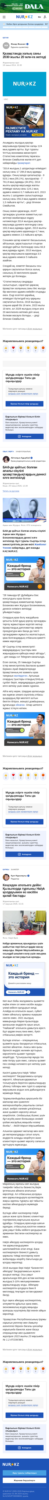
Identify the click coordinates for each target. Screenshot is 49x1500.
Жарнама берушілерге (24, 1480)
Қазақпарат (23, 163)
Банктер (15, 870)
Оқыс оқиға (8, 452)
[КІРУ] (45, 17)
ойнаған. (20, 705)
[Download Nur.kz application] (24, 6)
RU (39, 17)
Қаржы (6, 870)
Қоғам (5, 38)
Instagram (26, 436)
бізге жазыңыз (35, 329)
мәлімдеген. (21, 675)
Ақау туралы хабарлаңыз (25, 1473)
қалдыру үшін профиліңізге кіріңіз (23, 394)
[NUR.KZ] (24, 17)
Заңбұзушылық (23, 452)
